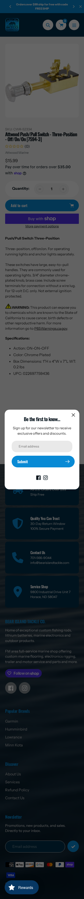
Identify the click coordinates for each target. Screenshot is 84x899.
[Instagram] (45, 477)
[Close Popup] (73, 415)
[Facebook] (38, 477)
